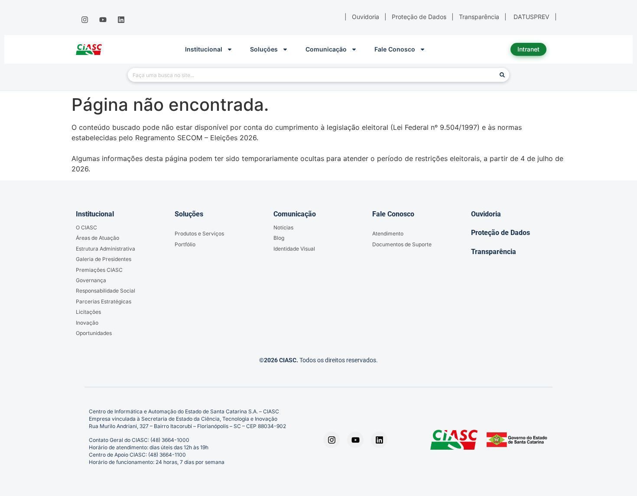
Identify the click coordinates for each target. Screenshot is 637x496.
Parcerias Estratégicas (103, 301)
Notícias (283, 227)
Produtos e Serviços (199, 233)
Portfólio (185, 244)
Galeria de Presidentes (103, 259)
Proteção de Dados (500, 233)
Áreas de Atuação (97, 238)
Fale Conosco (394, 49)
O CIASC (86, 227)
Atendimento (387, 233)
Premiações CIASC (99, 270)
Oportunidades (94, 333)
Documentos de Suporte (402, 244)
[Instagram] (84, 20)
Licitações (88, 312)
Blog (278, 238)
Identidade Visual (294, 248)
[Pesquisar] (502, 75)
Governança (91, 280)
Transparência (493, 252)
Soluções (264, 49)
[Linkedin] (121, 20)
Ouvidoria (486, 214)
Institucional (203, 49)
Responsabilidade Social (105, 290)
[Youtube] (102, 20)
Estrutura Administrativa (105, 248)
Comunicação (326, 49)
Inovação (87, 322)
